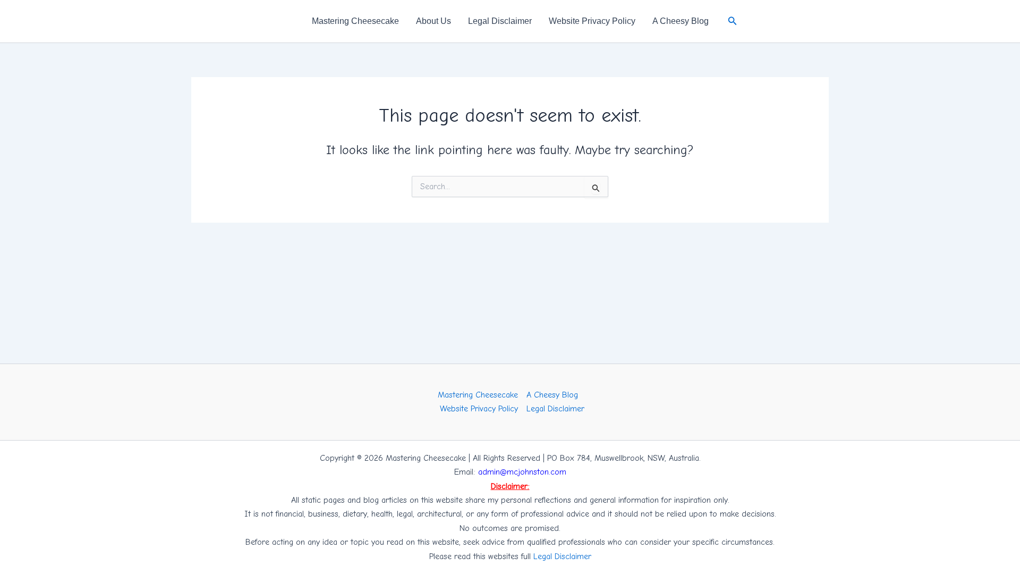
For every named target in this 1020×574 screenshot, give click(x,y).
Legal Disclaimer (500, 21)
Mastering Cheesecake (355, 21)
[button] (732, 21)
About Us (433, 21)
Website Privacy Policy (592, 21)
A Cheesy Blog (680, 21)
